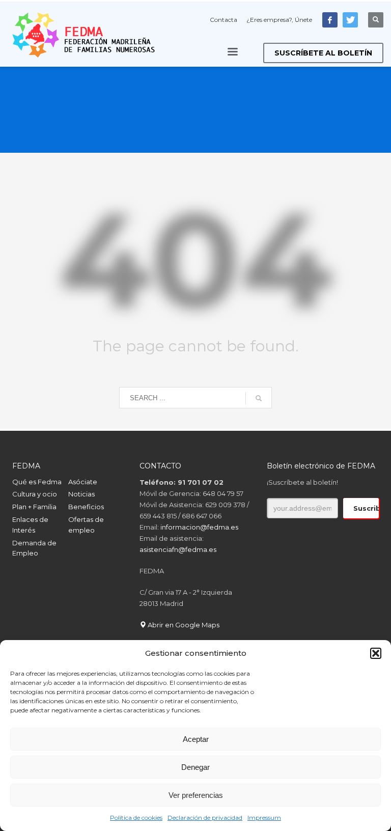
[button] (376, 653)
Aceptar (196, 739)
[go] (258, 398)
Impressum (264, 817)
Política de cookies (136, 817)
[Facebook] (330, 19)
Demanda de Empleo (34, 548)
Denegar (195, 767)
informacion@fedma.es (199, 527)
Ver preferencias (196, 795)
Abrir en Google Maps (182, 625)
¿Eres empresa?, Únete (279, 19)
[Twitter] (350, 19)
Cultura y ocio (34, 494)
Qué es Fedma (37, 482)
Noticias (81, 494)
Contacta (223, 19)
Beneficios (86, 507)
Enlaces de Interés (30, 524)
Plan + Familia (34, 507)
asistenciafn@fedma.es (177, 549)
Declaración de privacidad (204, 817)
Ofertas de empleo (86, 524)
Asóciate (82, 482)
